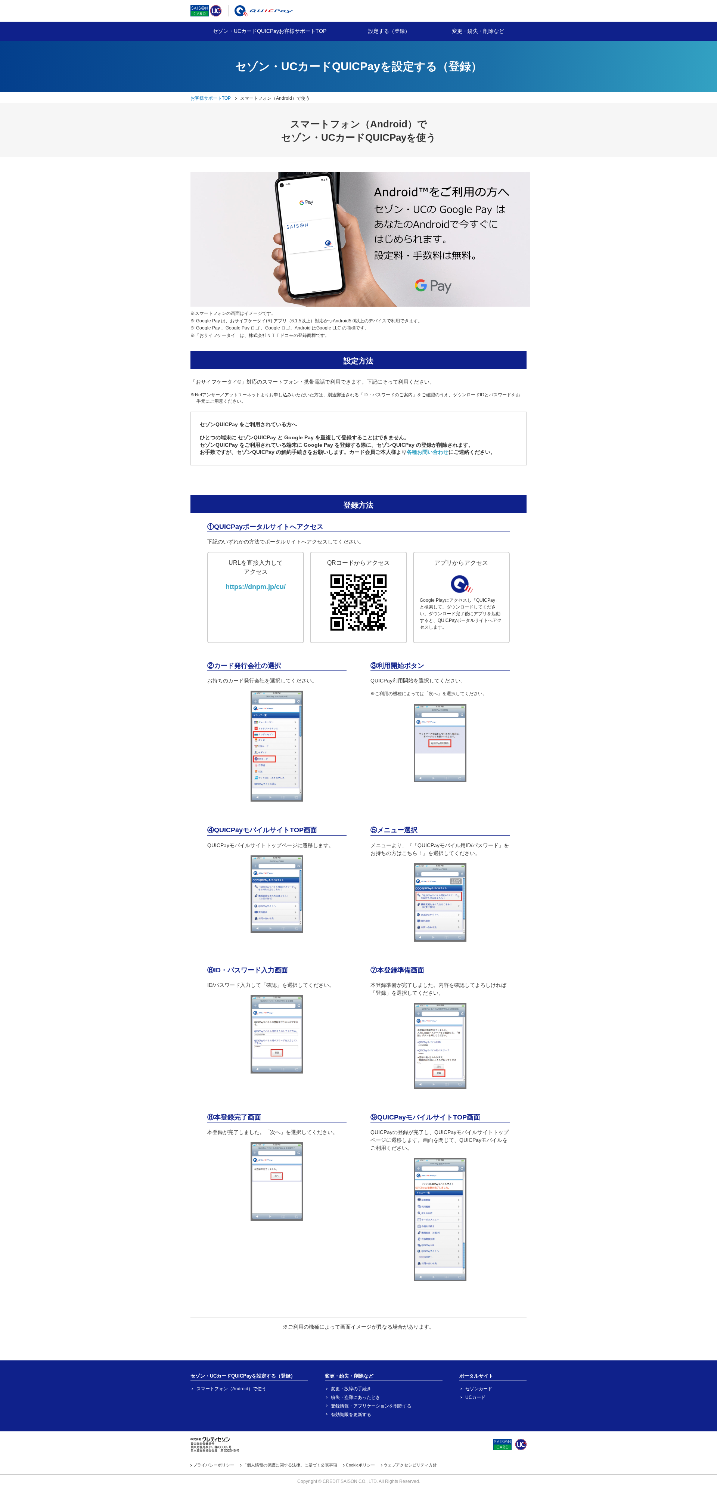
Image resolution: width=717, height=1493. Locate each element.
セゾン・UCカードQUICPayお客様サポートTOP (269, 31)
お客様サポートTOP (210, 98)
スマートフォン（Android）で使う (231, 1388)
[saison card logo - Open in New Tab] (199, 12)
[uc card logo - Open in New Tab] (215, 12)
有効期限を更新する (351, 1414)
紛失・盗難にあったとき (355, 1397)
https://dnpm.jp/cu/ (256, 587)
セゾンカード (478, 1388)
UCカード (475, 1397)
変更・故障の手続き (351, 1388)
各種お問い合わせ (427, 452)
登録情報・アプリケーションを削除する (371, 1406)
